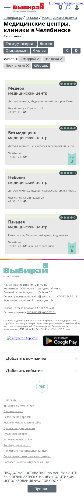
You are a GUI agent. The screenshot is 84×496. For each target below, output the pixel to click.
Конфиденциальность (17, 445)
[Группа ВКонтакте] (42, 386)
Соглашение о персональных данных (27, 456)
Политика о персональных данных (25, 450)
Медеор (16, 88)
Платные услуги (13, 411)
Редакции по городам (17, 417)
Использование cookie (18, 439)
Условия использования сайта (22, 422)
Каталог (32, 18)
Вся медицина (22, 133)
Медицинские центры (59, 18)
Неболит (17, 178)
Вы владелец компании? (19, 405)
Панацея (16, 222)
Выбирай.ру (13, 18)
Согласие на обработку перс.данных (26, 462)
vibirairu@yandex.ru (41, 296)
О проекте (10, 400)
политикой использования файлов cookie (39, 478)
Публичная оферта (15, 433)
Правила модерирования (19, 428)
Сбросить (41, 65)
